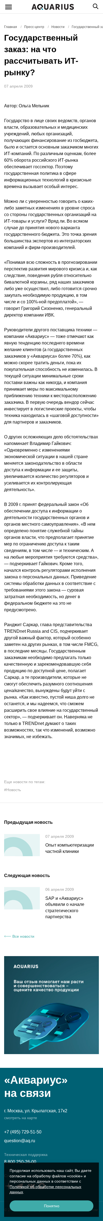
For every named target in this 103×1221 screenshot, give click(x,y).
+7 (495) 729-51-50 (22, 1132)
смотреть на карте (20, 1118)
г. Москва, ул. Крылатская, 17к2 (35, 1110)
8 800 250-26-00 (20, 1162)
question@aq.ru (19, 1140)
